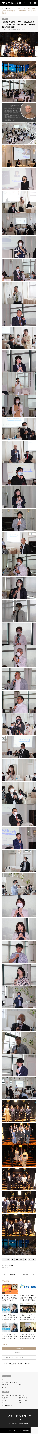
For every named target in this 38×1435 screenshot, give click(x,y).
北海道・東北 (23, 1398)
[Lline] (17, 1259)
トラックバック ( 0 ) (19, 1352)
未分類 (4, 1387)
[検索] (30, 3)
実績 (5, 18)
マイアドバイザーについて (9, 1382)
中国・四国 (22, 1395)
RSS (21, 1419)
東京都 (4, 1400)
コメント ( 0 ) (19, 1348)
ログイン (20, 1364)
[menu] (35, 3)
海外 (3, 1403)
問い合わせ (5, 1385)
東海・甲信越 (23, 1400)
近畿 (20, 1403)
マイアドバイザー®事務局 (9, 1395)
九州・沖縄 (5, 1398)
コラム (4, 1380)
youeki (11, 1265)
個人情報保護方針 (23, 1423)
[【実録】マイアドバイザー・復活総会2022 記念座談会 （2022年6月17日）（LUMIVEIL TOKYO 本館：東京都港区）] (27, 1274)
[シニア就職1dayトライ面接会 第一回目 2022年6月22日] (10, 1274)
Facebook (17, 1419)
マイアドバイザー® (19, 1416)
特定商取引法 (13, 1423)
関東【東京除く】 (7, 1405)
